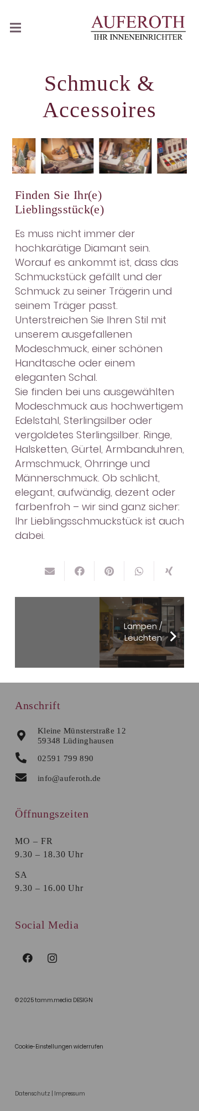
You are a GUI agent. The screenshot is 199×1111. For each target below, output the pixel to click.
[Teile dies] (80, 571)
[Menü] (15, 27)
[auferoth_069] (65, 156)
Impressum (69, 1093)
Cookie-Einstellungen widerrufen (59, 1046)
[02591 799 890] (26, 758)
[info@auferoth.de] (26, 778)
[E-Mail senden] (50, 571)
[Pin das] (109, 571)
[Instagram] (52, 958)
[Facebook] (27, 958)
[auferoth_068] (123, 156)
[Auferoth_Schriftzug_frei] (138, 27)
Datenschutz (32, 1093)
